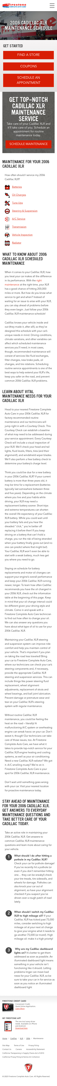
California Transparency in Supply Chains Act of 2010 (23, 1053)
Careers (19, 1049)
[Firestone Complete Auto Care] (14, 6)
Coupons (28, 66)
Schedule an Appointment (28, 80)
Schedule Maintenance (29, 144)
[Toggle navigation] (52, 5)
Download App (21, 1028)
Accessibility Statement (35, 1049)
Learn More (20, 1009)
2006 (28, 1039)
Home (4, 1039)
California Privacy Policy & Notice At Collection (21, 1057)
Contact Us (6, 1049)
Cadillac (13, 1039)
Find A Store (28, 55)
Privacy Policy (33, 1046)
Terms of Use (19, 1046)
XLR (21, 1039)
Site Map (6, 1046)
